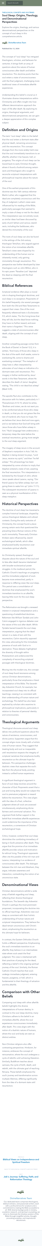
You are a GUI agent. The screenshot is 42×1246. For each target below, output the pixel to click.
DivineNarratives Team (17, 43)
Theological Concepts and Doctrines (18, 12)
